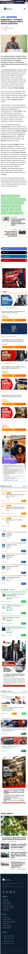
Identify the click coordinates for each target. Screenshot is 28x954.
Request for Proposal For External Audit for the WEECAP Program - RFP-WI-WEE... (13, 312)
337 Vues (13, 869)
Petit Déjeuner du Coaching (12, 617)
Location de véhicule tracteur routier (10, 746)
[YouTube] (10, 892)
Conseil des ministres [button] (13, 196)
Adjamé (17, 144)
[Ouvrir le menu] (24, 9)
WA (24, 713)
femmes (3, 141)
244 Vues (13, 849)
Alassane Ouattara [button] (20, 199)
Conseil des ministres (8, 56)
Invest (20, 134)
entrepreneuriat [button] (18, 203)
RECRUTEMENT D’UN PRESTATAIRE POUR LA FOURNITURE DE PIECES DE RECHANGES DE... (13, 340)
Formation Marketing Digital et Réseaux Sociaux (15, 628)
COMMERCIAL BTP (10, 555)
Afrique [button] (12, 209)
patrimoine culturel (17, 99)
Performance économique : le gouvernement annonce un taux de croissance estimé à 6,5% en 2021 (18, 222)
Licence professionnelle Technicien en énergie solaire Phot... (15, 595)
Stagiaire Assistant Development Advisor (15, 507)
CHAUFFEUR (9, 533)
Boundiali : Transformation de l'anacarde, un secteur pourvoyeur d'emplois (19, 845)
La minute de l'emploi (8, 905)
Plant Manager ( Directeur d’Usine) (14, 519)
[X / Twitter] (14, 892)
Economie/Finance (11, 17)
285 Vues (13, 859)
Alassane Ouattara (20, 152)
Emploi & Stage (7, 901)
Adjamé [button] (18, 209)
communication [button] (15, 206)
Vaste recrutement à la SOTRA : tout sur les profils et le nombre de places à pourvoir (10, 234)
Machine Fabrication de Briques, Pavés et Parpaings (14, 729)
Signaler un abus (6, 952)
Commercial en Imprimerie (12, 566)
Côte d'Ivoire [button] (5, 206)
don (16, 166)
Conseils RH (6, 923)
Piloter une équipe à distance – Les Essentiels (14, 606)
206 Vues (4, 841)
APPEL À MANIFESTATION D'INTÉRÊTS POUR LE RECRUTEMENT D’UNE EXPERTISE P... (13, 367)
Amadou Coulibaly (18, 88)
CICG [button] (3, 196)
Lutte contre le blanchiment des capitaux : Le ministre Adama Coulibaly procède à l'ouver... (19, 855)
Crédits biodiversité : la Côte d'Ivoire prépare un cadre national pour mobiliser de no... (18, 864)
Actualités (5, 899)
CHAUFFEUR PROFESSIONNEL (13, 577)
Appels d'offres (7, 903)
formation (11, 58)
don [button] (21, 213)
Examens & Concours (8, 908)
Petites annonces (7, 919)
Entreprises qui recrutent (9, 921)
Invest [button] (10, 213)
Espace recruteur (7, 927)
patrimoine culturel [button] (7, 199)
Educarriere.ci (9, 950)
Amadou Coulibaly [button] (7, 203)
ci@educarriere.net (9, 941)
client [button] (16, 213)
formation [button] (4, 209)
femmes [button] (4, 213)
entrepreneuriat (6, 137)
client (20, 111)
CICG (6, 27)
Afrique (4, 174)
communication (5, 126)
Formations (6, 910)
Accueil (3, 17)
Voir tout (24, 291)
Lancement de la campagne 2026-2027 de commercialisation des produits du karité (14, 838)
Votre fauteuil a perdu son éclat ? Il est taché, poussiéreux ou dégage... (12, 708)
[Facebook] (3, 892)
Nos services (6, 917)
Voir (15, 320)
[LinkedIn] (7, 892)
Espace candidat (7, 925)
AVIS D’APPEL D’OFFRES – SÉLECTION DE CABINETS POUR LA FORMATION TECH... (12, 396)
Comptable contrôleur (11, 544)
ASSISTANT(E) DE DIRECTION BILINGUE (15, 494)
